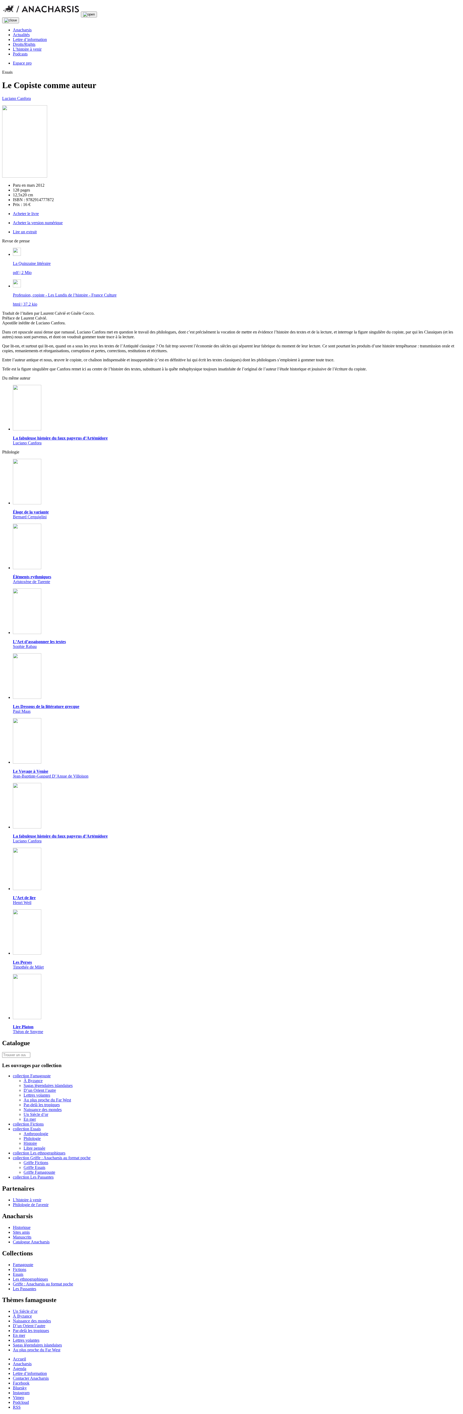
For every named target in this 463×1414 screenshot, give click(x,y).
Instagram (21, 1392)
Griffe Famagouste (39, 1172)
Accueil (19, 1359)
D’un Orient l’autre (40, 1090)
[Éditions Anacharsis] (41, 14)
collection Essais (27, 1129)
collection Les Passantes (33, 1177)
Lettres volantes (37, 1095)
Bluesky (20, 1388)
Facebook (21, 1383)
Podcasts (20, 54)
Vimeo (18, 1397)
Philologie (32, 1138)
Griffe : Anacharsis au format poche (43, 1284)
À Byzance (33, 1080)
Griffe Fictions (36, 1162)
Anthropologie (36, 1133)
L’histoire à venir (27, 49)
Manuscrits (22, 1237)
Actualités (21, 34)
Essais (18, 1274)
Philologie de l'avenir (30, 1204)
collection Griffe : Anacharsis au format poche (52, 1158)
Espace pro (22, 63)
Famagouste (23, 1264)
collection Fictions (28, 1124)
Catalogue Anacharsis (31, 1242)
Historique (22, 1227)
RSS (17, 1407)
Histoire (30, 1143)
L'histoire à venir (27, 1200)
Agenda (19, 1368)
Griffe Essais (34, 1167)
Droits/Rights (24, 44)
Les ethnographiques (30, 1279)
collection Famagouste (32, 1076)
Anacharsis (22, 30)
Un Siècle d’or (36, 1114)
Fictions (19, 1269)
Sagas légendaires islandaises (48, 1085)
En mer (30, 1119)
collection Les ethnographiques (39, 1153)
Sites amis (21, 1232)
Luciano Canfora (16, 98)
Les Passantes (24, 1289)
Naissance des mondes (43, 1109)
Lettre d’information (30, 39)
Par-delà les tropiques (42, 1104)
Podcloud (21, 1402)
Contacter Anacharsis (31, 1378)
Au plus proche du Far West (47, 1100)
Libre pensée (34, 1148)
